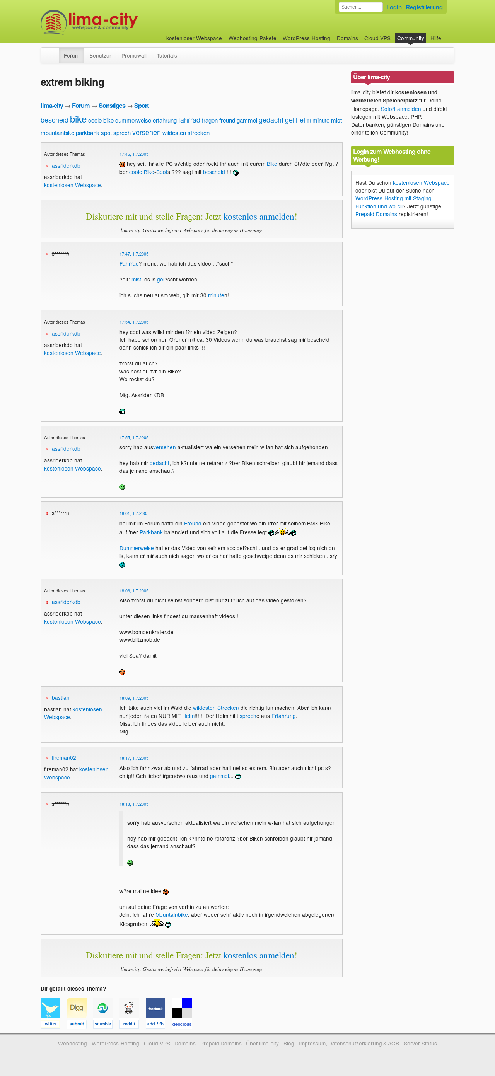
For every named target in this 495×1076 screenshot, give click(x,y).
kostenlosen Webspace (72, 185)
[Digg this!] (80, 1025)
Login (394, 7)
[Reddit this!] (132, 1025)
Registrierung (424, 7)
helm (303, 119)
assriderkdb (66, 165)
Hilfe (435, 38)
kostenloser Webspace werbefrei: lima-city (118, 22)
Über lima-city (262, 1043)
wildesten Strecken (216, 707)
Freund (192, 523)
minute (320, 120)
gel (289, 119)
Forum (71, 55)
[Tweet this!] (54, 1025)
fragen (210, 120)
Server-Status (420, 1043)
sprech (122, 132)
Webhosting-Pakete (253, 38)
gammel (247, 120)
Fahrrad (129, 263)
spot (106, 132)
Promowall (134, 55)
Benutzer (100, 55)
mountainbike (57, 132)
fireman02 (64, 757)
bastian (61, 697)
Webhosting (72, 1043)
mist (336, 120)
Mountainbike (171, 914)
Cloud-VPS (377, 38)
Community (410, 38)
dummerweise (133, 120)
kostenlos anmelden (259, 216)
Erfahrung (283, 716)
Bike (272, 163)
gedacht (271, 119)
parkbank (87, 132)
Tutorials (167, 55)
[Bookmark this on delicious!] (184, 1025)
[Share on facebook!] (159, 1025)
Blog (288, 1043)
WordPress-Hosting (306, 38)
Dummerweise (136, 548)
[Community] (54, 51)
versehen (146, 132)
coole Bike (141, 172)
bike (78, 118)
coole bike (101, 120)
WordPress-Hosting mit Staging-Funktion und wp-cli (394, 202)
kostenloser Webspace (194, 38)
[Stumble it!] (106, 1025)
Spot (161, 172)
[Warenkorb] (447, 34)
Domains (347, 38)
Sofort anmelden (401, 109)
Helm (188, 716)
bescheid (54, 119)
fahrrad (189, 119)
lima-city (52, 105)
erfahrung (165, 120)
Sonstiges (112, 105)
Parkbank (151, 532)
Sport (141, 105)
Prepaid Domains (376, 214)
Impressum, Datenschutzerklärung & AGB (349, 1043)
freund (227, 120)
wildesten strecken (186, 132)
